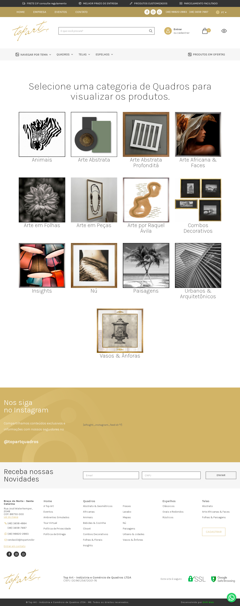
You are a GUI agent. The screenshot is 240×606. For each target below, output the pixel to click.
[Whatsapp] (159, 12)
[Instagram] (153, 12)
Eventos (48, 511)
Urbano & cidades (133, 534)
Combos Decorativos (95, 534)
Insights (88, 545)
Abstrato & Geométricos (97, 506)
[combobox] (224, 12)
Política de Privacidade (57, 528)
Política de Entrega (55, 534)
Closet (87, 528)
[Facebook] (147, 12)
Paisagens (129, 528)
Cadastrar (214, 532)
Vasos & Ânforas (133, 539)
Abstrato (207, 506)
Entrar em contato (15, 546)
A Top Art (49, 506)
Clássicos (169, 506)
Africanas (89, 511)
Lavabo (127, 511)
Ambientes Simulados (56, 517)
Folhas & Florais (92, 539)
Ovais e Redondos (173, 511)
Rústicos (168, 517)
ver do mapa (11, 517)
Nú (124, 523)
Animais (88, 517)
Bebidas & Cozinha (94, 523)
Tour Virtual (50, 523)
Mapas (127, 517)
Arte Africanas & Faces (216, 511)
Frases (127, 506)
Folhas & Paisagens (214, 517)
